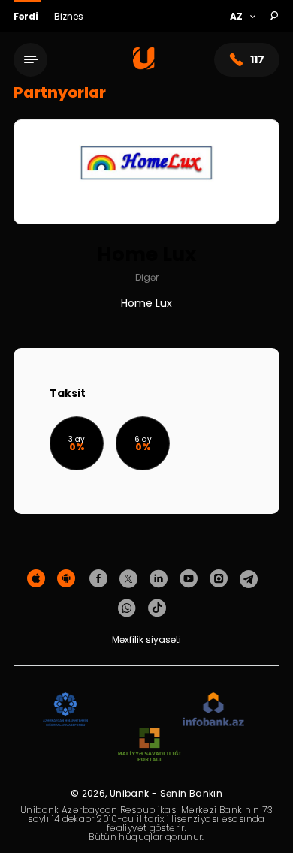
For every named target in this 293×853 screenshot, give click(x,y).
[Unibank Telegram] (249, 579)
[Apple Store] (36, 579)
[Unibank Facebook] (98, 579)
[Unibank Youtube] (189, 579)
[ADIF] (65, 710)
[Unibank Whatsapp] (127, 608)
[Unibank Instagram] (219, 579)
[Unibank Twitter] (128, 579)
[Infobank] (214, 710)
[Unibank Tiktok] (157, 608)
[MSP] (149, 745)
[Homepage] (144, 66)
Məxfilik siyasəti (146, 639)
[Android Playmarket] (66, 579)
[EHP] (135, 710)
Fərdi (27, 16)
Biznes (68, 16)
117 (257, 59)
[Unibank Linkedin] (159, 579)
